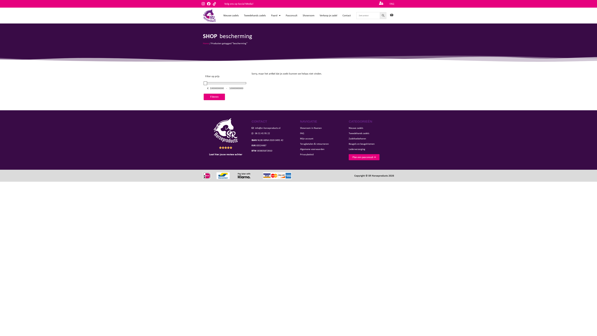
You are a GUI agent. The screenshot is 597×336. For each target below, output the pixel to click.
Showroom (309, 15)
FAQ (392, 3)
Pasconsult (291, 15)
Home (206, 43)
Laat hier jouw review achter (225, 154)
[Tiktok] (214, 4)
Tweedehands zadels (255, 15)
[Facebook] (209, 4)
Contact (346, 15)
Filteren (214, 97)
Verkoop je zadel (328, 15)
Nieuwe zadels (231, 15)
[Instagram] (203, 4)
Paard (274, 15)
